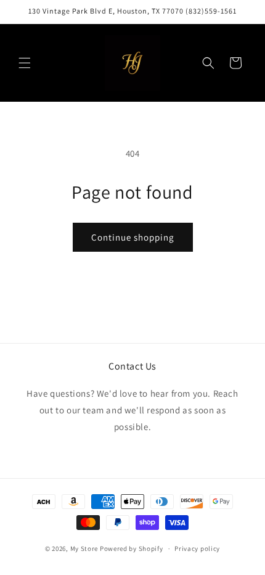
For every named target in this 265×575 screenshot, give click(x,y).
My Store (84, 548)
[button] (24, 63)
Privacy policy (197, 548)
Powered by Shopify (131, 548)
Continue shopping (132, 237)
